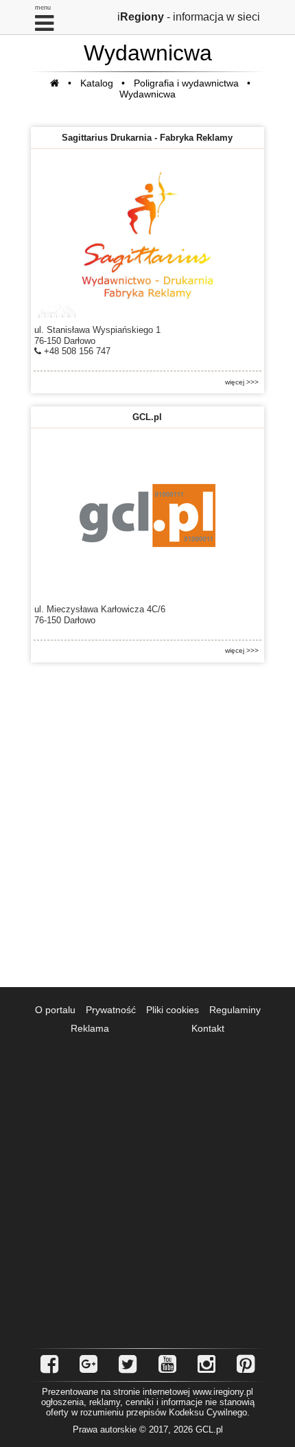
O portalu (55, 1009)
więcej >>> (242, 382)
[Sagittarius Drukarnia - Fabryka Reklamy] (147, 235)
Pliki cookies (172, 1009)
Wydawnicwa (147, 94)
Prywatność (111, 1009)
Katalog (96, 83)
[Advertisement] (147, 825)
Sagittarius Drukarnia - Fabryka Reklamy (147, 137)
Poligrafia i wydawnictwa (186, 83)
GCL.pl (147, 417)
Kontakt (207, 1028)
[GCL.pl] (147, 515)
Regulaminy (235, 1009)
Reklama (90, 1028)
